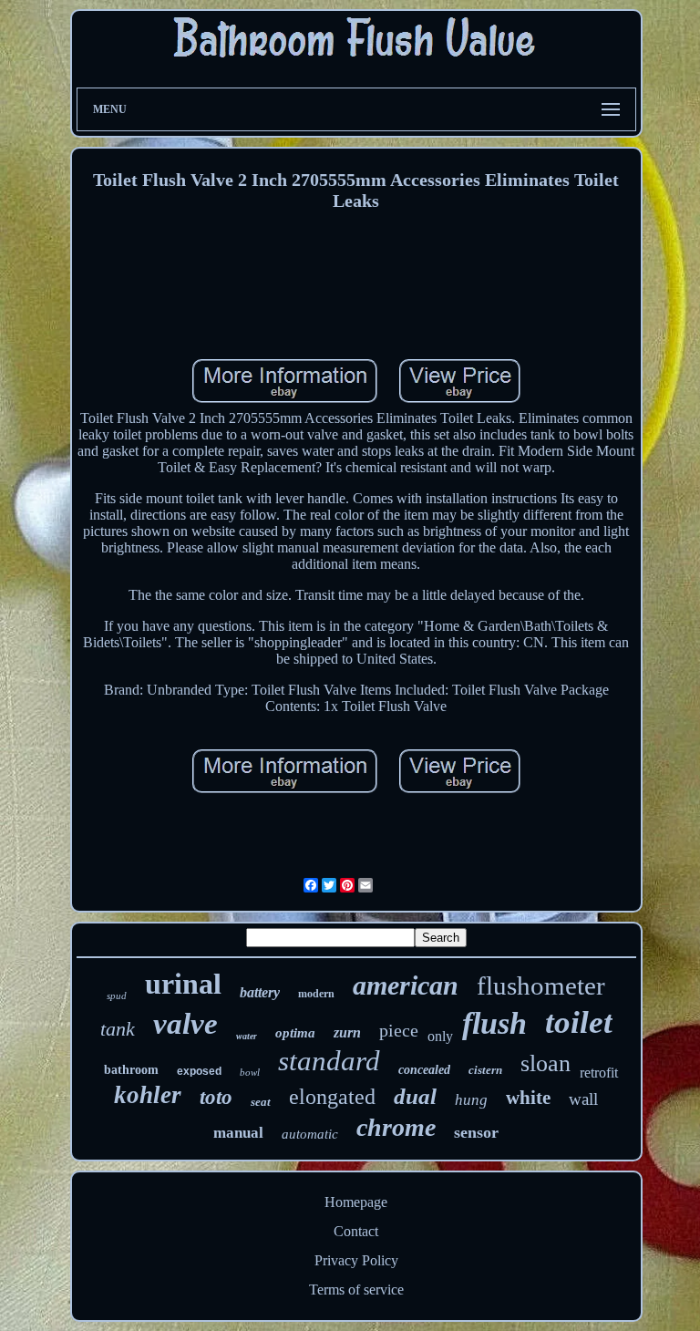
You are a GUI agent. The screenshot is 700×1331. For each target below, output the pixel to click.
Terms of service (356, 1289)
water (246, 1036)
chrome (396, 1127)
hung (471, 1100)
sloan (545, 1063)
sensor (476, 1132)
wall (583, 1099)
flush (494, 1023)
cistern (485, 1070)
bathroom (131, 1070)
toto (216, 1097)
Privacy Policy (356, 1260)
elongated (332, 1097)
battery (260, 992)
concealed (424, 1070)
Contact (356, 1231)
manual (238, 1132)
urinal (183, 983)
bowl (250, 1072)
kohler (147, 1095)
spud (117, 995)
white (528, 1098)
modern (316, 993)
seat (261, 1102)
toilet (578, 1022)
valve (185, 1023)
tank (117, 1028)
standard (329, 1061)
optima (295, 1033)
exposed (199, 1071)
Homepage (355, 1202)
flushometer (541, 985)
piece (398, 1030)
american (405, 985)
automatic (310, 1134)
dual (415, 1096)
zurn (347, 1032)
